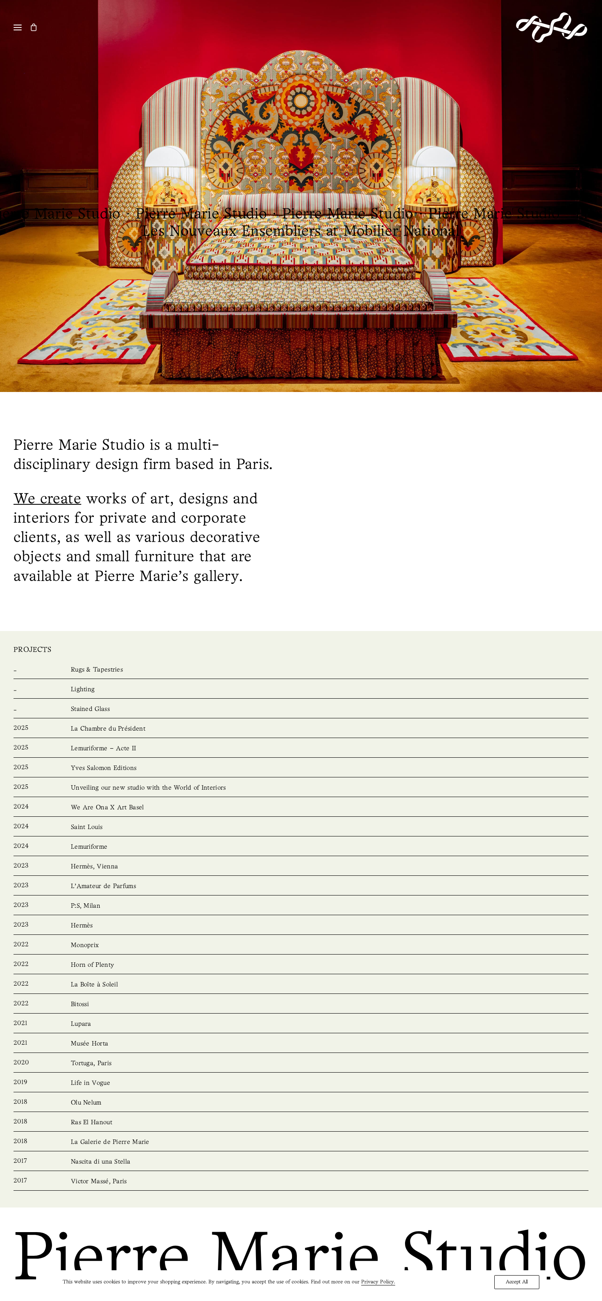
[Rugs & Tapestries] (301, 670)
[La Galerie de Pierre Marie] (301, 1142)
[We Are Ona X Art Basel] (301, 807)
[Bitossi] (301, 1004)
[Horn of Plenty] (301, 965)
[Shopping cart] (37, 27)
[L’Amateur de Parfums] (301, 886)
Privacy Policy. (378, 1282)
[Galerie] (293, 196)
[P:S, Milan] (301, 906)
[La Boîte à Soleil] (301, 984)
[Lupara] (301, 1024)
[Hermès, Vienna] (301, 866)
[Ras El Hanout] (301, 1122)
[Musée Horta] (301, 1044)
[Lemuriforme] (301, 847)
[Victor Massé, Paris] (301, 1181)
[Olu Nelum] (301, 1103)
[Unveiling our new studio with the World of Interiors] (301, 788)
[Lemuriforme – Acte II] (301, 748)
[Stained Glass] (301, 709)
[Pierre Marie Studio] (551, 27)
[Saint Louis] (301, 827)
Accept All (517, 1282)
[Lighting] (301, 689)
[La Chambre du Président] (301, 729)
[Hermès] (301, 925)
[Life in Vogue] (301, 1083)
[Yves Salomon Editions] (301, 768)
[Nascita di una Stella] (301, 1162)
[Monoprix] (301, 945)
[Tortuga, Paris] (301, 1063)
